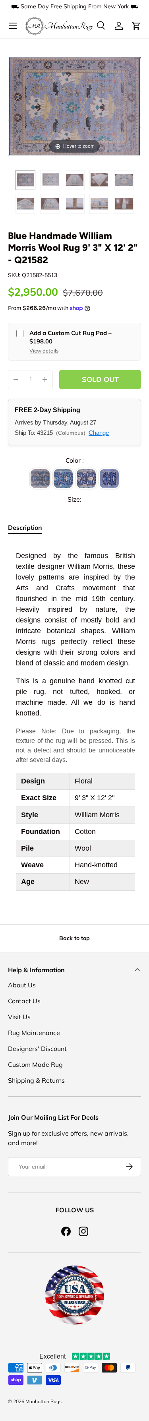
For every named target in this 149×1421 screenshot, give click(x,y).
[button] (136, 26)
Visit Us (19, 1017)
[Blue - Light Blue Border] (86, 478)
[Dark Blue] (109, 478)
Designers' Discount (37, 1049)
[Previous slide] (16, 103)
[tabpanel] (74, 720)
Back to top (74, 938)
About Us (22, 985)
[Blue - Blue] (63, 478)
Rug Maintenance (34, 1033)
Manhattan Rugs (43, 1401)
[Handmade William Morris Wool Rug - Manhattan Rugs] (25, 180)
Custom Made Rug (35, 1064)
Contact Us (24, 1001)
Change (99, 432)
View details (43, 350)
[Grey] (40, 478)
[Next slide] (133, 103)
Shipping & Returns (36, 1080)
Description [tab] (25, 527)
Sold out (100, 379)
